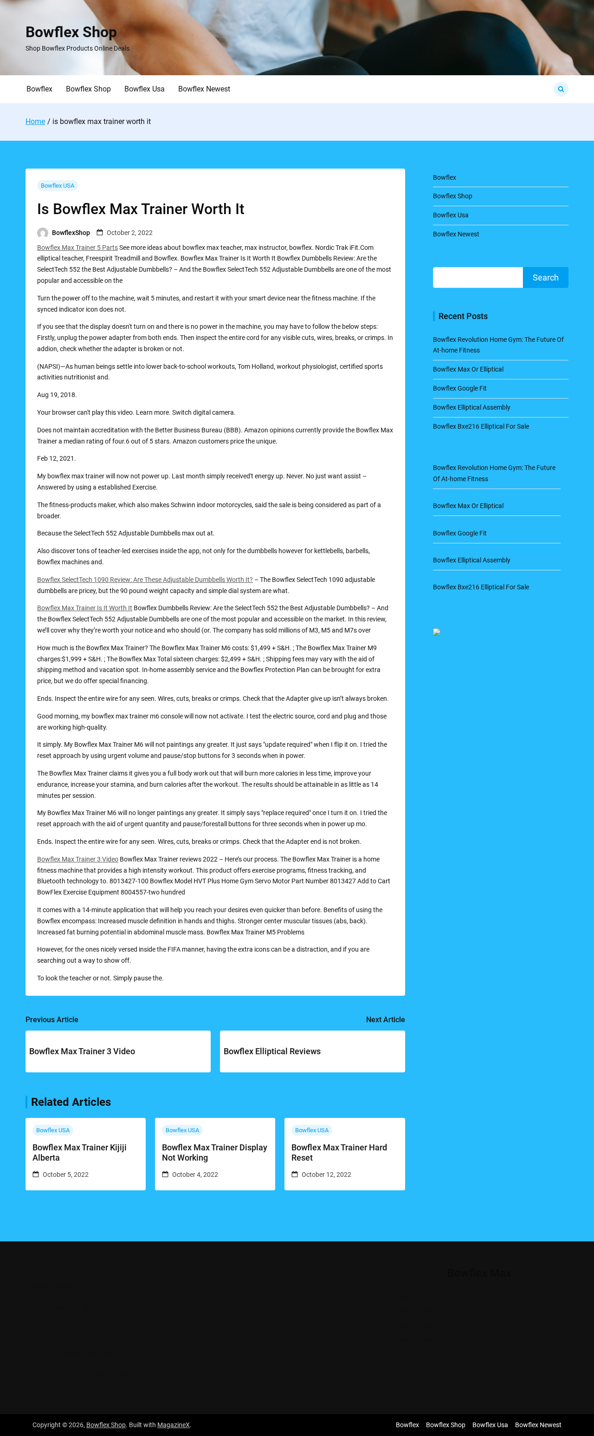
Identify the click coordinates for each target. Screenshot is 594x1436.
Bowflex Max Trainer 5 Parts (77, 247)
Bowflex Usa (144, 89)
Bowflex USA (57, 185)
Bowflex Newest (204, 89)
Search (546, 277)
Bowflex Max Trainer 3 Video (77, 859)
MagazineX (173, 1425)
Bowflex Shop (71, 32)
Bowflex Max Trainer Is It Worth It (84, 608)
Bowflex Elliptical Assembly (471, 407)
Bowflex (39, 89)
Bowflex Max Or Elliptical (468, 369)
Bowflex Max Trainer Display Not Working (214, 1152)
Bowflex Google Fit (460, 388)
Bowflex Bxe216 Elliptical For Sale (481, 426)
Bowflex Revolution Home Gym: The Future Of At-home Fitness (102, 1279)
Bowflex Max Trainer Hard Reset (339, 1152)
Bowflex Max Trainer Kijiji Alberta (79, 1152)
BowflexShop (71, 232)
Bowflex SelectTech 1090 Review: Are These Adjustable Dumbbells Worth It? (145, 579)
